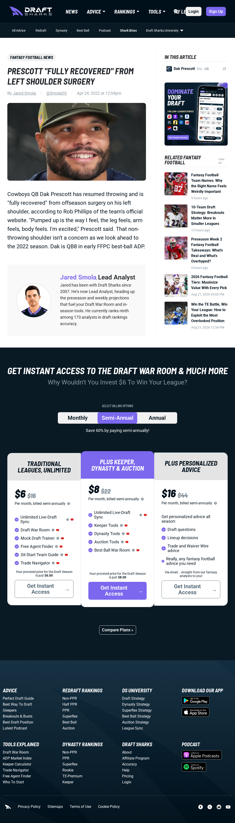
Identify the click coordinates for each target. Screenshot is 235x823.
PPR (65, 710)
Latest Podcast (15, 728)
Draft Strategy (133, 698)
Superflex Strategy (137, 710)
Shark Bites (128, 30)
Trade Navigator (16, 770)
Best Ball (83, 30)
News (72, 11)
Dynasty (61, 30)
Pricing (127, 776)
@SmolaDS (56, 93)
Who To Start (13, 782)
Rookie (67, 770)
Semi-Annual (117, 418)
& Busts (26, 716)
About (127, 752)
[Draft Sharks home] (30, 11)
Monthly (78, 418)
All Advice (18, 30)
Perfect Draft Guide (18, 698)
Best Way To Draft (17, 704)
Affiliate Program (135, 758)
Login (193, 11)
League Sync (132, 728)
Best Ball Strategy (136, 716)
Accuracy (129, 764)
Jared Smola (24, 93)
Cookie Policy (109, 807)
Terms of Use (80, 807)
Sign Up (216, 11)
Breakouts (11, 716)
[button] (72, 519)
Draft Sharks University (162, 30)
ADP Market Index (17, 758)
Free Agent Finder (17, 776)
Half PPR (69, 704)
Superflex (70, 716)
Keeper (67, 782)
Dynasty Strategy (136, 704)
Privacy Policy (29, 807)
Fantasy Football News (31, 57)
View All (221, 161)
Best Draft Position (18, 722)
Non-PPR (69, 698)
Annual (157, 418)
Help (125, 770)
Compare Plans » (117, 629)
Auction (68, 728)
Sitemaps (55, 807)
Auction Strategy (135, 722)
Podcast (105, 30)
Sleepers (10, 710)
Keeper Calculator (17, 764)
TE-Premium (72, 776)
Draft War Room (16, 752)
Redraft (41, 30)
